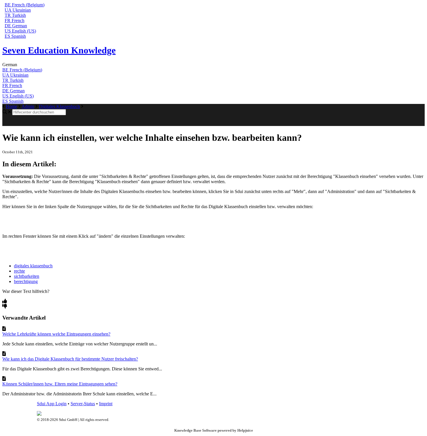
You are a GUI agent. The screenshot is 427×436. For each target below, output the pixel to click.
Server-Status (83, 403)
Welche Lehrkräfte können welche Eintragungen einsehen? (56, 333)
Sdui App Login (52, 403)
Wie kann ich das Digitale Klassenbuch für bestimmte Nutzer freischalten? (70, 358)
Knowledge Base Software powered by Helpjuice (213, 430)
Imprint (105, 403)
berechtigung (26, 281)
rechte (19, 271)
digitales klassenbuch (33, 265)
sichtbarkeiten (26, 276)
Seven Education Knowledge (59, 50)
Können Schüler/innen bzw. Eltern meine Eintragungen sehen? (59, 383)
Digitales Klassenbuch (59, 106)
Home (11, 106)
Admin (27, 106)
